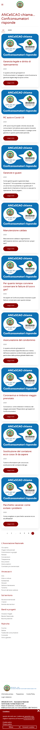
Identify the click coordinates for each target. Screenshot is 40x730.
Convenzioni (5, 557)
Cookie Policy (30, 694)
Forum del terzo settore (9, 590)
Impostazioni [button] (29, 718)
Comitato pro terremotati (10, 566)
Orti (2, 576)
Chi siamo (4, 548)
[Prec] (7, 533)
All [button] (3, 30)
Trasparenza (5, 559)
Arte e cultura (6, 578)
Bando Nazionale (7, 616)
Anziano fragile (6, 614)
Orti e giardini (6, 637)
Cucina (3, 628)
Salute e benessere (8, 585)
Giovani (4, 583)
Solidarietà (5, 581)
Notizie (3, 555)
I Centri (4, 602)
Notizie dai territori (8, 604)
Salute (3, 630)
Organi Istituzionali (8, 550)
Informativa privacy (7, 694)
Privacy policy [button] (7, 724)
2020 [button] (10, 30)
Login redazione (6, 697)
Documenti (5, 562)
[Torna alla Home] (20, 4)
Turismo (4, 588)
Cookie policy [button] (7, 722)
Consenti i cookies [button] (28, 727)
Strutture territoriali (8, 600)
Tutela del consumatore (9, 633)
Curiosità (4, 635)
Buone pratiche (6, 619)
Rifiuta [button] (11, 727)
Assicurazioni (6, 564)
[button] (2, 4)
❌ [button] (38, 711)
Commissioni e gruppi (9, 552)
